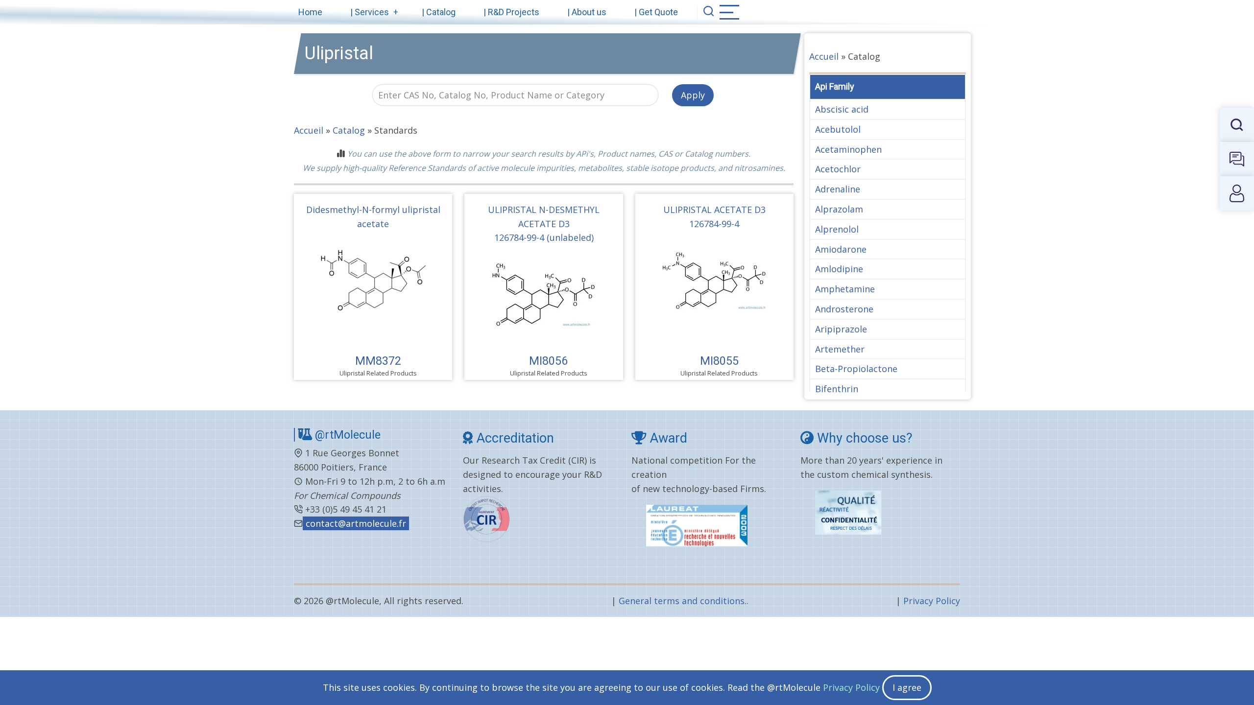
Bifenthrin (836, 389)
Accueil (308, 130)
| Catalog (439, 12)
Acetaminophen (848, 149)
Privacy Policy (931, 601)
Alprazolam (839, 209)
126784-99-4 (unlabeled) (544, 237)
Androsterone (844, 309)
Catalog (349, 130)
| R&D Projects (511, 12)
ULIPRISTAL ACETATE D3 (714, 209)
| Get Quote (656, 12)
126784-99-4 (714, 224)
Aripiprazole (841, 329)
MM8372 (378, 361)
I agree (906, 687)
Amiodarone (841, 249)
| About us (586, 12)
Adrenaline (837, 189)
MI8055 (719, 361)
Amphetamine (845, 289)
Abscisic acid (841, 109)
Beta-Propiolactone (856, 369)
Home (310, 12)
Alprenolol (837, 229)
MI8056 (548, 361)
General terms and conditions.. (683, 601)
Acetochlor (838, 169)
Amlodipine (839, 269)
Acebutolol (838, 129)
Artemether (840, 349)
